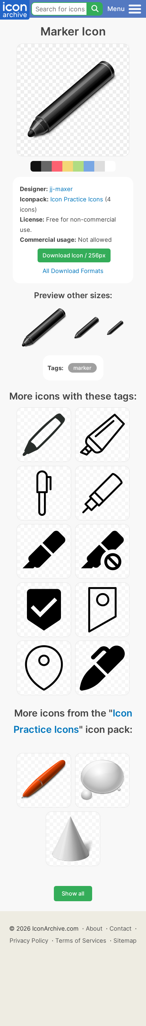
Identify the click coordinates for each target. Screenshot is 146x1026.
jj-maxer (61, 189)
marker (82, 367)
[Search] (94, 9)
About (94, 928)
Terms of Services (80, 940)
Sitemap (124, 940)
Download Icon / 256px (74, 255)
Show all (73, 893)
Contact (120, 928)
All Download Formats (73, 270)
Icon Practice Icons (76, 199)
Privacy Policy (29, 940)
